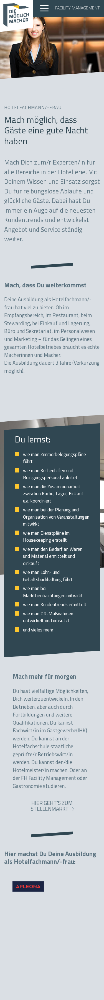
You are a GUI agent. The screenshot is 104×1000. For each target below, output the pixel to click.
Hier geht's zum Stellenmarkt (52, 806)
